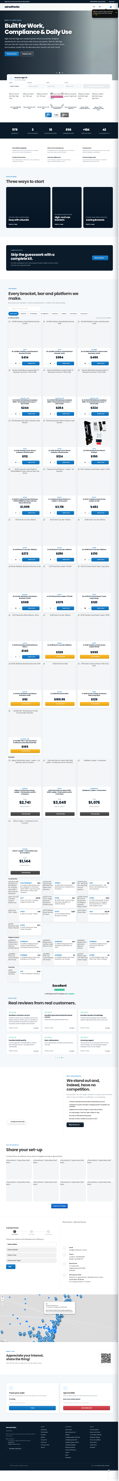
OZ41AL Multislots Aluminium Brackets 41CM (24, 694)
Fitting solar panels (70, 1447)
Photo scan (44, 1442)
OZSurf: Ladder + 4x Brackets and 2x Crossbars (24, 852)
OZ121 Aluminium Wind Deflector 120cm (25, 646)
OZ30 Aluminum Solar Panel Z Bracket (28, 928)
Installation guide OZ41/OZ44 (72, 1437)
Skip (9, 1267)
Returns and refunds (95, 1432)
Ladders (64, 313)
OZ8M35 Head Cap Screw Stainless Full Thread (64, 958)
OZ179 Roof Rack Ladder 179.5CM (59, 596)
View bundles (99, 258)
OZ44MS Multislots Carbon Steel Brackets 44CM (94, 352)
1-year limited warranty (95, 1434)
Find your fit (44, 1440)
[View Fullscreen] (2, 1303)
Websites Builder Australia (103, 1465)
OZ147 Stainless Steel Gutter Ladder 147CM (94, 500)
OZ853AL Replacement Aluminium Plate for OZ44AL (98, 945)
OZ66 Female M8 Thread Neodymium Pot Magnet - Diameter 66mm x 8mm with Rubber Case (99, 903)
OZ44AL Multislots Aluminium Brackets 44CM (25, 597)
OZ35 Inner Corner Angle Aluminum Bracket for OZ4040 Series (64, 902)
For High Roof (45, 313)
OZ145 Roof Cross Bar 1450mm (59, 550)
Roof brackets (44, 1432)
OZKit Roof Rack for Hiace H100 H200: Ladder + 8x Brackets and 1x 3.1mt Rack (59, 792)
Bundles (43, 1437)
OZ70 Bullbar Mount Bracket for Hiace (62, 915)
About (66, 1455)
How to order (68, 1429)
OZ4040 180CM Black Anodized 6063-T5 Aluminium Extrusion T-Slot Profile (94, 402)
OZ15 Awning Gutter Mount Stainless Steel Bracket (25, 451)
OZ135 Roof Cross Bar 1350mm (25, 550)
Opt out (43, 1447)
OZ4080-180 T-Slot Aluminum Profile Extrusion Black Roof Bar (25, 742)
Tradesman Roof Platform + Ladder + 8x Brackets (59, 500)
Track (32, 1408)
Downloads (68, 1457)
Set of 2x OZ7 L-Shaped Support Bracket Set (29, 901)
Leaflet (117, 1341)
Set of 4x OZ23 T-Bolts (29, 914)
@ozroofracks (57, 1156)
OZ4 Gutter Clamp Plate (98, 914)
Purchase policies (94, 1429)
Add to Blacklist (86, 1408)
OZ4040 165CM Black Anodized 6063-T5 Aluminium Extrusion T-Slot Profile (59, 402)
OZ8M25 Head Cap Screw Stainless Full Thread (30, 958)
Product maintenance (70, 1450)
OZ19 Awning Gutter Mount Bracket (94, 451)
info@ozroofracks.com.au (78, 1250)
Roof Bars (55, 313)
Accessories (84, 313)
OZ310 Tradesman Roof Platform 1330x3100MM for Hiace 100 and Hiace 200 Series (25, 501)
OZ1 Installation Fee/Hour (30, 974)
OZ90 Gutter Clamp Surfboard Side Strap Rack (94, 694)
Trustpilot (70, 994)
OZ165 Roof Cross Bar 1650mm (94, 550)
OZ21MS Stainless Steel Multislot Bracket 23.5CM (25, 352)
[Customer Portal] (106, 6)
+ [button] (2, 1297)
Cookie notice (93, 1445)
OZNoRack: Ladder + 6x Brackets (94, 790)
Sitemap (67, 1434)
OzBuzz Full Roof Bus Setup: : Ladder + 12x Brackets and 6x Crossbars (25, 792)
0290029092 (97, 1)
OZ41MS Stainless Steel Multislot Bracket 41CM (59, 352)
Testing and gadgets (70, 1445)
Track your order (45, 1445)
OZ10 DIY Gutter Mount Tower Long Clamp (94, 597)
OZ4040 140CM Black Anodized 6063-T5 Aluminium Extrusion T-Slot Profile (24, 402)
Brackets (23, 313)
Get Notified (60, 656)
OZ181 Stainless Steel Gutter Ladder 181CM (94, 646)
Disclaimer (92, 1447)
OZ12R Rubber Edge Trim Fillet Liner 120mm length (98, 958)
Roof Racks (73, 313)
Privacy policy (93, 1442)
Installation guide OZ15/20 (72, 1442)
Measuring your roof (70, 1432)
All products (13, 313)
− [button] (2, 1299)
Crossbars (43, 1434)
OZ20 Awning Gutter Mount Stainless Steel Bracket (59, 451)
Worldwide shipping (95, 1437)
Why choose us (74, 1125)
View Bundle (25, 814)
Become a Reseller (15, 1448)
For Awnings (33, 313)
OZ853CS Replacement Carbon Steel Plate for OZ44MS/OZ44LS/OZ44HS (29, 945)
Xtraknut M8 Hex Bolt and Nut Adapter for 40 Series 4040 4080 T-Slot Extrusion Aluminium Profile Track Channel (30, 888)
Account (111, 1)
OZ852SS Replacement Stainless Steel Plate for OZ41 (64, 945)
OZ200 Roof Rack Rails (59, 694)
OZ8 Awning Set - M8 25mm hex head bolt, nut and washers (98, 887)
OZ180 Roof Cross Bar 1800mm (59, 645)
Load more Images (59, 1206)
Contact (67, 1452)
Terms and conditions (95, 1440)
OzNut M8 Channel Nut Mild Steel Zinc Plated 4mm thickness (64, 887)
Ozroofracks (12, 7)
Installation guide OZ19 (71, 1440)
